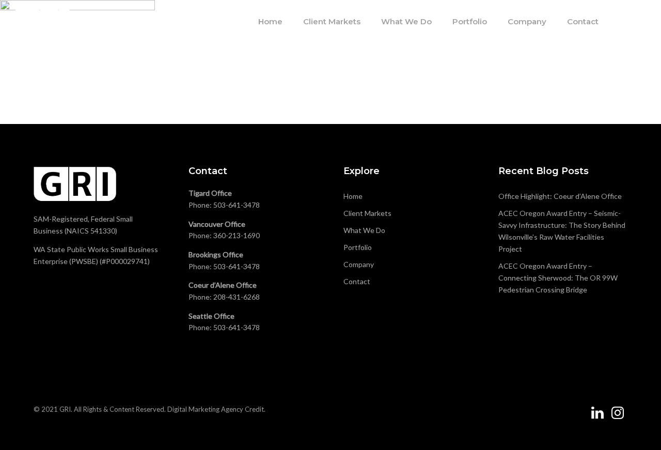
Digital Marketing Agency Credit (215, 409)
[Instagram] (617, 417)
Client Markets (331, 21)
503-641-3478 (236, 204)
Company (527, 21)
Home (270, 21)
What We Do (406, 21)
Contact (583, 21)
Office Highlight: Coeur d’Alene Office (560, 196)
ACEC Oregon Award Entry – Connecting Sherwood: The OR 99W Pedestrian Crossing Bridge (558, 277)
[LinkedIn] (597, 417)
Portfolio (469, 21)
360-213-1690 (236, 235)
